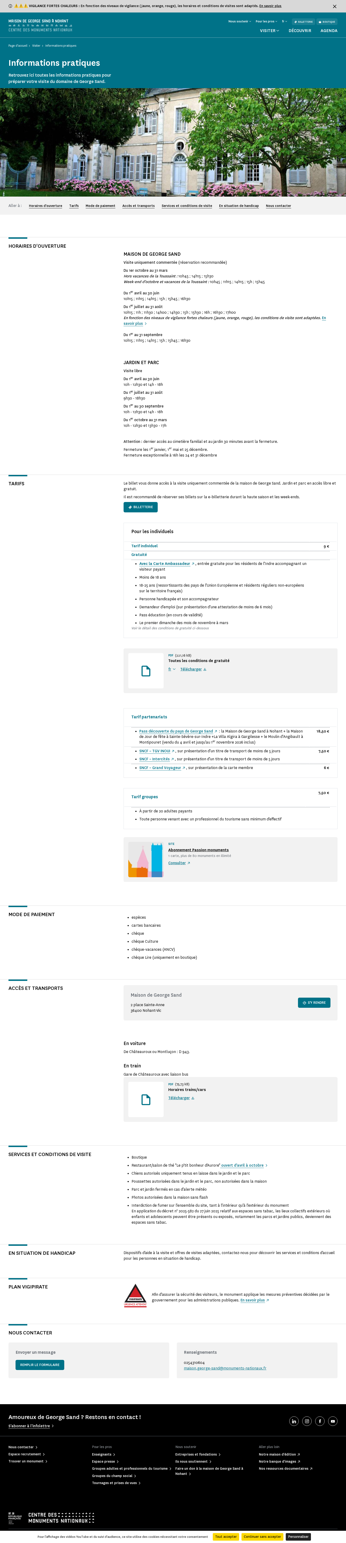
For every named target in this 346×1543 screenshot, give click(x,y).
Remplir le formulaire (40, 1365)
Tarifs (74, 206)
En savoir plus (270, 6)
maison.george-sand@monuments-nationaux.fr (225, 1368)
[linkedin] (294, 1421)
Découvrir (300, 30)
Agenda (329, 30)
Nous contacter (278, 206)
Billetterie (305, 22)
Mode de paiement (100, 206)
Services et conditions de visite (187, 206)
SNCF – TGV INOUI (154, 751)
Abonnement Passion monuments (198, 850)
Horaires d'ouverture (45, 206)
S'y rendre (317, 1002)
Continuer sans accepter (262, 1537)
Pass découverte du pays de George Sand (176, 731)
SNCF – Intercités (154, 759)
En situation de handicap (239, 206)
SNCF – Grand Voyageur (160, 767)
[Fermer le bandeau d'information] (335, 6)
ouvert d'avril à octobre (242, 1165)
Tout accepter (226, 1537)
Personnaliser (298, 1537)
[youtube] (333, 1421)
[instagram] (307, 1421)
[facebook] (320, 1421)
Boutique (329, 22)
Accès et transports (138, 206)
